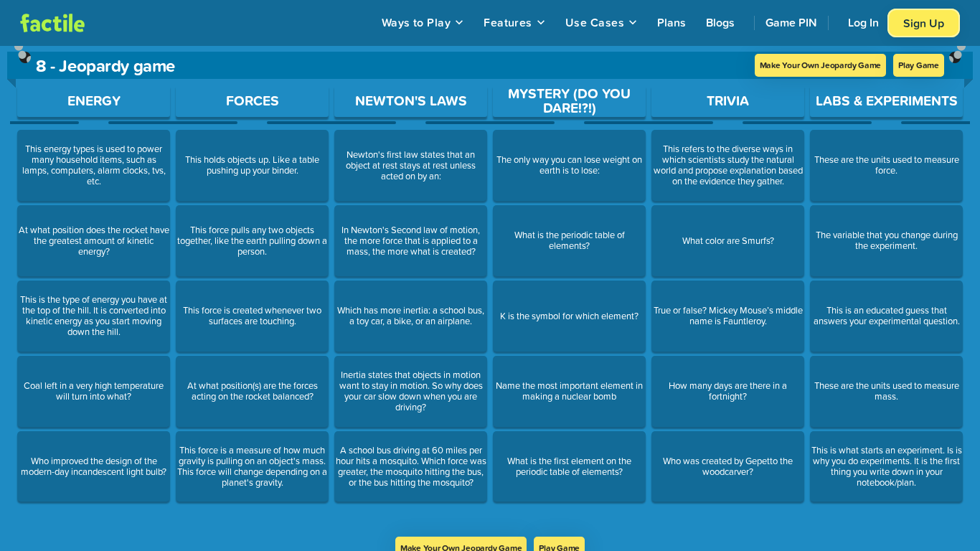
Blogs (720, 22)
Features (508, 22)
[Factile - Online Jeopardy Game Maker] (52, 23)
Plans (671, 22)
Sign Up (923, 23)
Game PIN (791, 22)
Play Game (918, 65)
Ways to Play (416, 22)
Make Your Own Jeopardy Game (821, 65)
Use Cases (594, 22)
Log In (863, 22)
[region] (490, 291)
